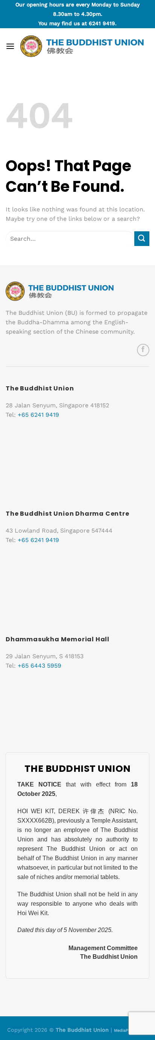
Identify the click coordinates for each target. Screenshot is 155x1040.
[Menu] (10, 46)
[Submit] (141, 238)
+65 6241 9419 (38, 414)
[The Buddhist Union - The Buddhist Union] (82, 46)
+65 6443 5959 (39, 665)
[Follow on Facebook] (143, 350)
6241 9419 (102, 23)
